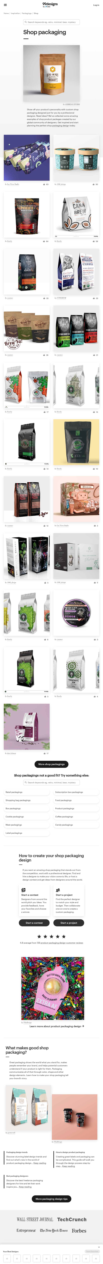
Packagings (27, 13)
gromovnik (11, 1132)
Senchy (9, 241)
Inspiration (15, 13)
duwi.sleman (11, 753)
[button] (99, 1247)
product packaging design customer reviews (62, 943)
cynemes (10, 298)
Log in (96, 5)
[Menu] (5, 5)
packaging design (60, 125)
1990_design (61, 184)
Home (6, 13)
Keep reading (40, 1163)
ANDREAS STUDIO (72, 104)
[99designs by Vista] (50, 5)
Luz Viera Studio (13, 184)
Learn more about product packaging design (55, 1026)
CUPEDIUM (61, 298)
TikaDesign (27, 1022)
